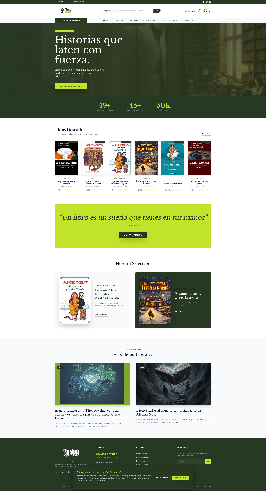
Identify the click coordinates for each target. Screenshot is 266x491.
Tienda (115, 20)
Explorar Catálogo (71, 20)
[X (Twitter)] (207, 2)
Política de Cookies (84, 484)
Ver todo (206, 133)
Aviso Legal (96, 484)
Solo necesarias (162, 477)
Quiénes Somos (142, 465)
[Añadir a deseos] (69, 157)
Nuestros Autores (130, 20)
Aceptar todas (180, 477)
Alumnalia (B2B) (188, 20)
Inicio (105, 20)
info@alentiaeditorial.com (104, 462)
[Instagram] (210, 2)
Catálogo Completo (143, 453)
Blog (163, 20)
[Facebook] (203, 2)
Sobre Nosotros (149, 20)
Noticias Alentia (142, 461)
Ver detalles (101, 314)
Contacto (173, 20)
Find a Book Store (60, 2)
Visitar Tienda (133, 235)
